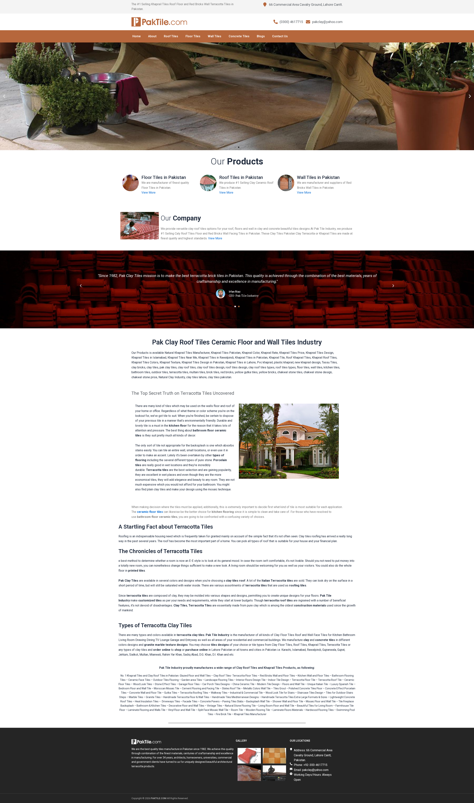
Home (136, 36)
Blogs (261, 36)
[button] (4, 96)
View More (148, 192)
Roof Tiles (171, 36)
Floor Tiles (193, 36)
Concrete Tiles (239, 36)
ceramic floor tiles (150, 512)
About (152, 36)
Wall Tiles (214, 36)
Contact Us (280, 36)
